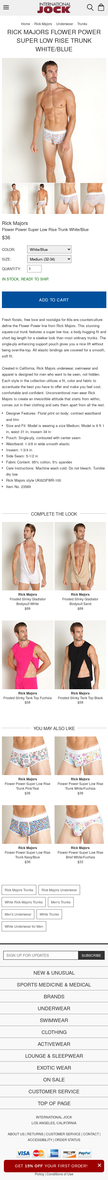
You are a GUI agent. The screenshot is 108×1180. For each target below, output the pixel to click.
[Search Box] (90, 7)
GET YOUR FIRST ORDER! (58, 1165)
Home (25, 23)
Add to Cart (54, 300)
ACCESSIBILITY (40, 1139)
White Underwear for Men (24, 926)
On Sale (54, 1079)
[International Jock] (54, 4)
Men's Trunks (61, 902)
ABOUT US (16, 1133)
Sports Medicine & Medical (54, 984)
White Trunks (49, 914)
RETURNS (35, 1133)
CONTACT (91, 1133)
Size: (6, 259)
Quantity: (11, 268)
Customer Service (54, 1091)
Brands (54, 996)
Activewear (54, 1043)
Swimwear (54, 1019)
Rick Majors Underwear (59, 889)
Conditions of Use (60, 1173)
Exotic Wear (54, 1067)
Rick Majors (15, 222)
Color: (8, 249)
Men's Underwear (18, 914)
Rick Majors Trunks (19, 889)
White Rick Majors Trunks (24, 902)
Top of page (54, 1103)
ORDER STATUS (67, 1139)
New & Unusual (54, 972)
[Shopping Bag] (101, 7)
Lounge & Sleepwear (54, 1055)
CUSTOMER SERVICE (63, 1133)
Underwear (54, 1008)
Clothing (54, 1031)
